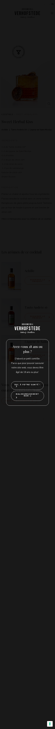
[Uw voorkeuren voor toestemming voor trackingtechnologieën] (50, 724)
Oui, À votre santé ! (27, 385)
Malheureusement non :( (27, 395)
